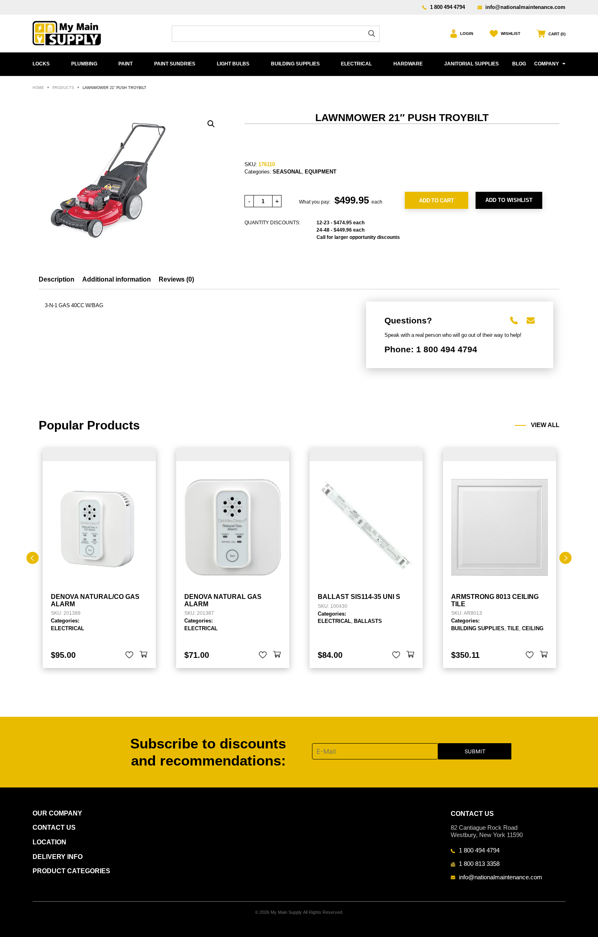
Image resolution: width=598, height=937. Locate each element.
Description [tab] (56, 279)
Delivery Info (58, 856)
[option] (99, 558)
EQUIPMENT (320, 171)
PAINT (125, 64)
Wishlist (510, 33)
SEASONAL (287, 171)
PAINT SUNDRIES (174, 64)
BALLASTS (368, 621)
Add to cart (436, 200)
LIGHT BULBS (233, 64)
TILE (513, 628)
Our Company (57, 813)
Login (466, 33)
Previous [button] (32, 558)
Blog (519, 64)
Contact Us (54, 827)
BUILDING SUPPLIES (295, 64)
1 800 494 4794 (447, 7)
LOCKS (41, 64)
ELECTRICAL (356, 64)
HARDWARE (408, 64)
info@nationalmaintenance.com (525, 7)
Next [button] (565, 558)
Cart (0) (556, 34)
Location (49, 842)
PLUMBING (84, 64)
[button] (211, 124)
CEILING (532, 628)
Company (546, 64)
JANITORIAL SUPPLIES (471, 64)
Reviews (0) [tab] (176, 279)
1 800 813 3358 (479, 863)
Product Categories (71, 871)
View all (545, 425)
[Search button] (372, 33)
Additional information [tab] (116, 279)
